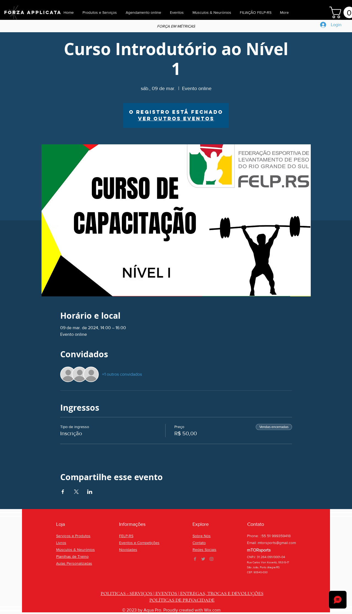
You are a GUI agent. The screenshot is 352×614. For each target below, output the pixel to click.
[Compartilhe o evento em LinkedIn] (89, 491)
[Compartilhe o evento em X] (76, 491)
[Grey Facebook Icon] (195, 558)
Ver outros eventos (176, 118)
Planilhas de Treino (72, 556)
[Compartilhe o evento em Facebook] (62, 491)
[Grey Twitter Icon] (203, 558)
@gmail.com (286, 542)
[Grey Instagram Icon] (211, 558)
